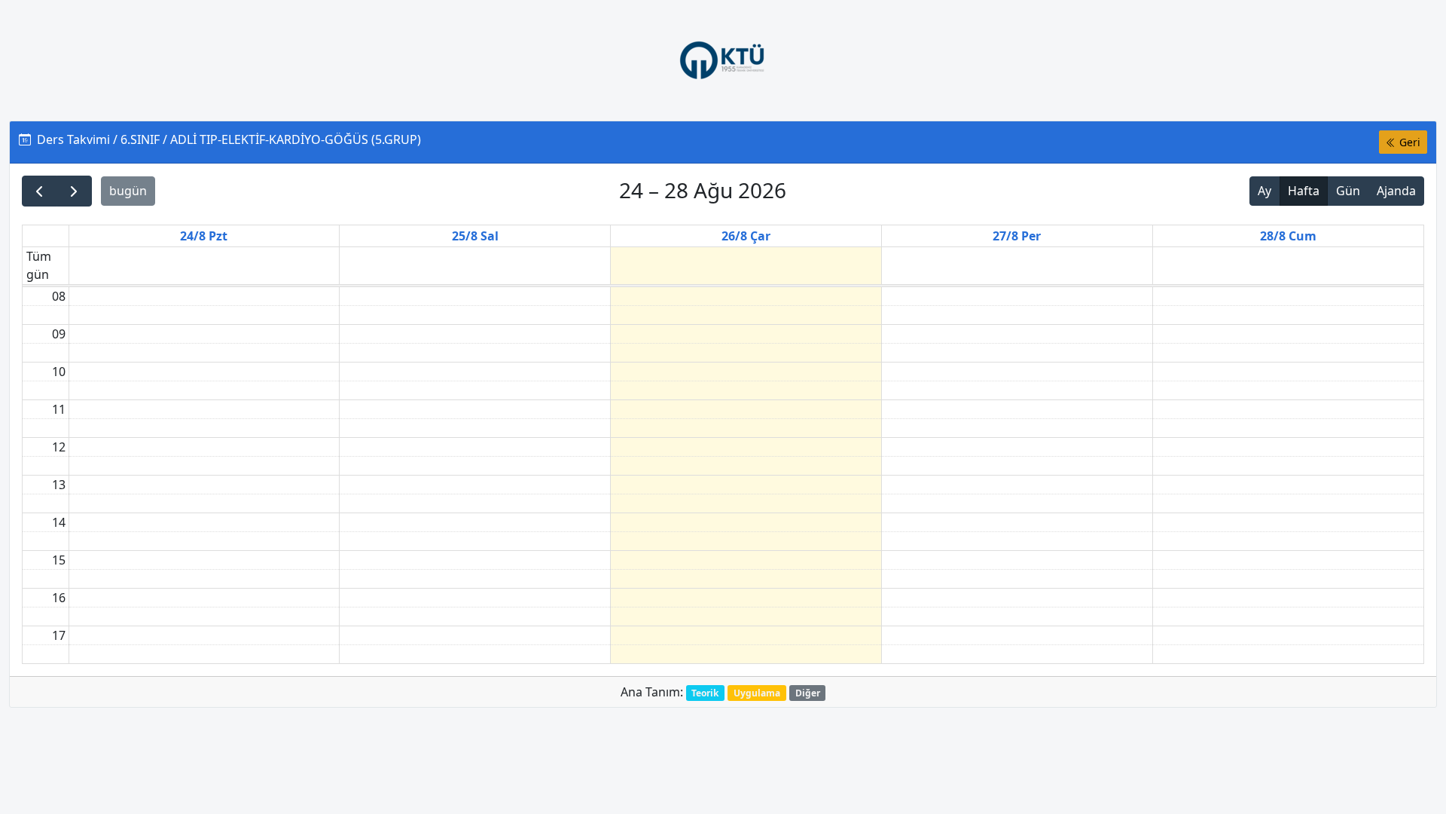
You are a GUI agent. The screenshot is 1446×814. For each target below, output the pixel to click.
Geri (1408, 142)
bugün (128, 190)
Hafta (1303, 190)
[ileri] (74, 191)
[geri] (39, 191)
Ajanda (1396, 190)
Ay (1264, 190)
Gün (1348, 190)
